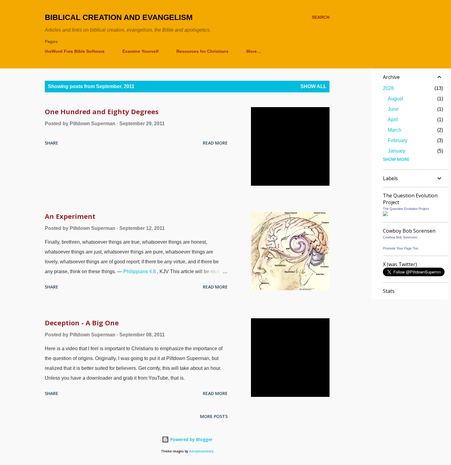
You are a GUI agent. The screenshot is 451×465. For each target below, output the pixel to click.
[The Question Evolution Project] (385, 214)
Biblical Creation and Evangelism (119, 17)
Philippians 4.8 (139, 271)
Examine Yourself (140, 51)
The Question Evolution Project (406, 209)
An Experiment (70, 216)
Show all (313, 86)
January (396, 150)
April (393, 119)
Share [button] (51, 143)
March (394, 130)
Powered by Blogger (191, 439)
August (395, 98)
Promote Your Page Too (400, 248)
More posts (214, 416)
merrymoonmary (201, 451)
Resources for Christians (202, 51)
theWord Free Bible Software (75, 51)
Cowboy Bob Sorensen (400, 237)
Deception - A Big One (82, 322)
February (397, 140)
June (393, 109)
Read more (215, 143)
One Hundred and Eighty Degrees (102, 111)
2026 (388, 88)
